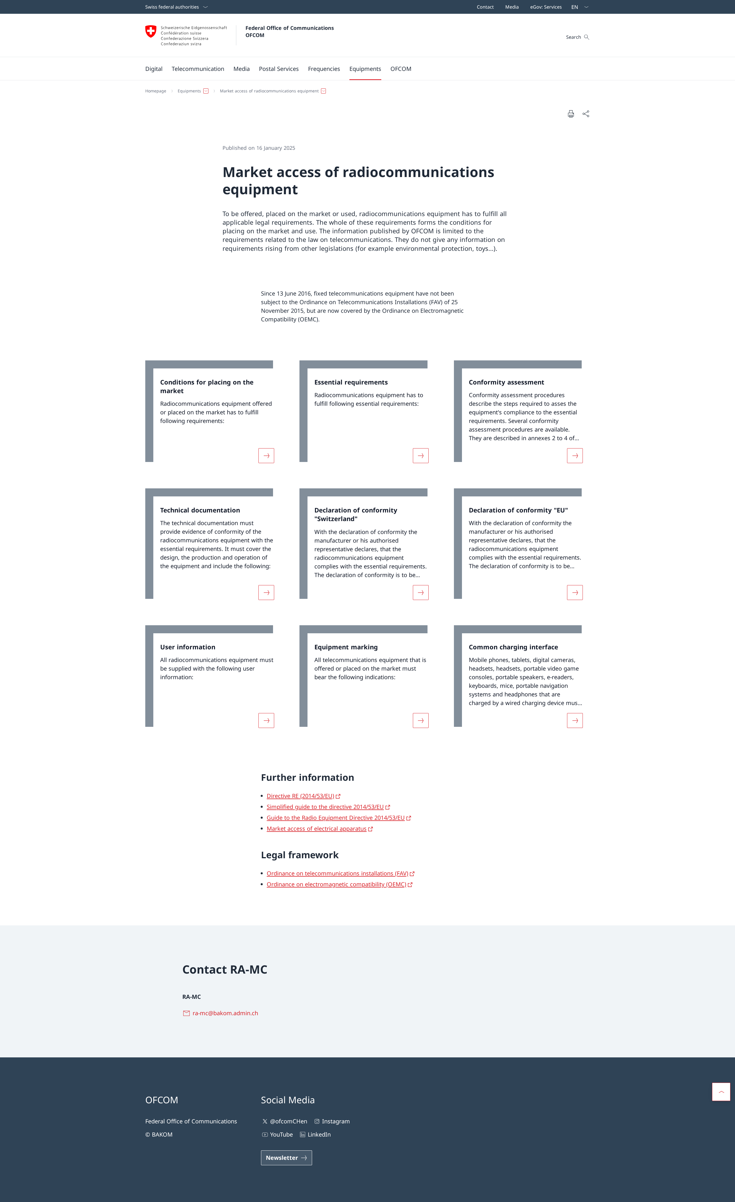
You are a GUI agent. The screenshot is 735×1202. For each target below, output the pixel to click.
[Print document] (570, 113)
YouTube (281, 1134)
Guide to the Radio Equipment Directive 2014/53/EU (336, 818)
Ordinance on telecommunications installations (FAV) (337, 873)
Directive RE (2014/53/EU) (300, 796)
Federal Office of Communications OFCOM (290, 31)
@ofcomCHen (288, 1121)
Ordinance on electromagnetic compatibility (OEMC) (336, 884)
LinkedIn (319, 1134)
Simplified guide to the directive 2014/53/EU (325, 807)
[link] (213, 415)
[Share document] (585, 113)
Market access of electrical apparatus (317, 828)
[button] (154, 68)
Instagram (336, 1121)
